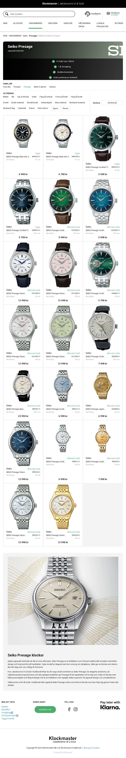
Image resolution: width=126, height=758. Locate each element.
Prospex (17, 87)
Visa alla (6, 87)
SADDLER (68, 23)
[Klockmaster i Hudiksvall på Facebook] (69, 710)
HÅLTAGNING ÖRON (85, 25)
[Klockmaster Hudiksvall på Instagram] (75, 710)
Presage (27, 87)
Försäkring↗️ (7, 713)
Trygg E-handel (8, 719)
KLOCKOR (18, 23)
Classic (52, 87)
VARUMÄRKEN (35, 23)
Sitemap (87, 748)
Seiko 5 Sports (40, 87)
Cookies (96, 748)
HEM (5, 23)
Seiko (25, 36)
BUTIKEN (119, 23)
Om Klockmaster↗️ (10, 716)
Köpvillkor (6, 710)
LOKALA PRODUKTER (102, 25)
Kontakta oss (45, 709)
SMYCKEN (52, 23)
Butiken (5, 707)
